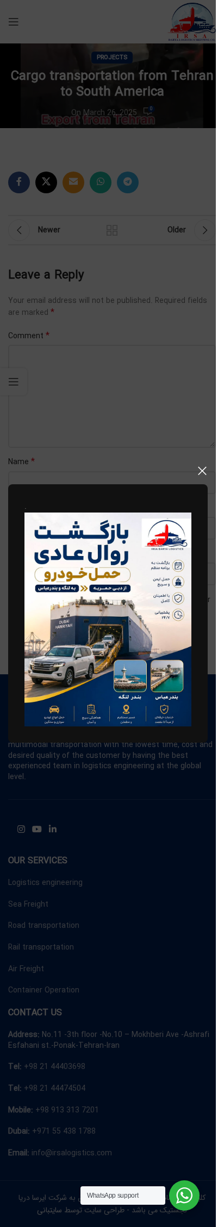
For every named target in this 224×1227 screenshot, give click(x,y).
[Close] (202, 470)
